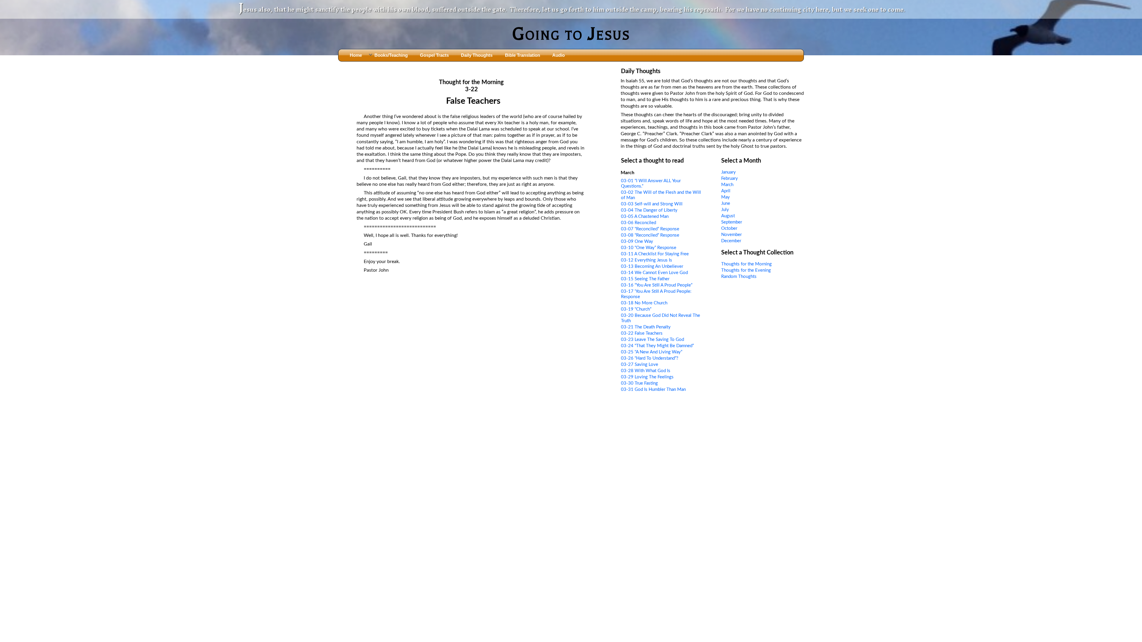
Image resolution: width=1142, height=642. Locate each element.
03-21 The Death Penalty (646, 327)
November (731, 234)
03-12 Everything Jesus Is (646, 260)
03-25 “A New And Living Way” (651, 352)
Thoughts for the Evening (746, 270)
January (728, 172)
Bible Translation (522, 55)
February (729, 178)
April (725, 191)
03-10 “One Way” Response (648, 248)
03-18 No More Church (644, 303)
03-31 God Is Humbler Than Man (653, 389)
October (729, 228)
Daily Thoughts (476, 55)
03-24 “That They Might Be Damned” (657, 346)
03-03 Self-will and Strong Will (652, 204)
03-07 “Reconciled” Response (650, 229)
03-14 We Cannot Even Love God (654, 272)
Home (356, 55)
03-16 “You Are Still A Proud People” (656, 285)
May (725, 197)
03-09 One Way (637, 241)
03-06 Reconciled (638, 223)
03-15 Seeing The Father (645, 279)
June (725, 203)
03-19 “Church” (636, 309)
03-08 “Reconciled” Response (650, 235)
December (731, 241)
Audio (558, 55)
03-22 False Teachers (642, 333)
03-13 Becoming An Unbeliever (652, 266)
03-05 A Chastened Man (645, 216)
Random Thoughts (739, 276)
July (725, 209)
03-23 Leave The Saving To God (652, 339)
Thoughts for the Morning (746, 264)
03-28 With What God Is (645, 371)
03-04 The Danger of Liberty (649, 210)
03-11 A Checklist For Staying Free (655, 254)
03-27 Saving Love (639, 364)
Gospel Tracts (434, 55)
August (728, 216)
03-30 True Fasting (639, 383)
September (731, 222)
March (727, 184)
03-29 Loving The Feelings (647, 377)
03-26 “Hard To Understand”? (649, 358)
